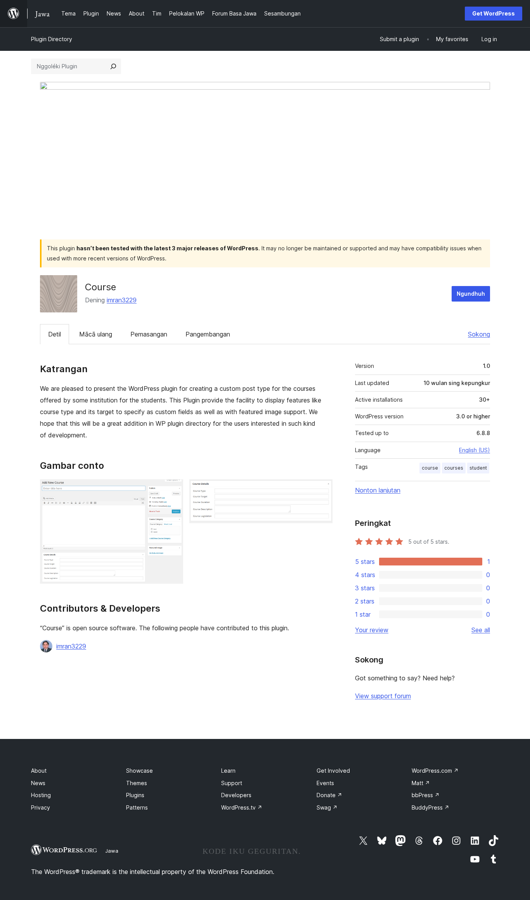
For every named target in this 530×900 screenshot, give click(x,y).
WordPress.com (435, 770)
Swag (327, 807)
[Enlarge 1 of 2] (173, 490)
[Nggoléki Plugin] (113, 66)
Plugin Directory (51, 39)
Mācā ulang (95, 334)
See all (480, 630)
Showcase (139, 770)
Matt (421, 783)
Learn (228, 770)
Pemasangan (148, 334)
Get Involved (333, 770)
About (39, 770)
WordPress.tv (241, 807)
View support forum (383, 696)
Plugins (135, 795)
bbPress (426, 795)
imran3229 (122, 300)
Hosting (41, 795)
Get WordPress (493, 13)
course (430, 468)
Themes (136, 783)
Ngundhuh (471, 293)
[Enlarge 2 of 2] (322, 490)
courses (453, 468)
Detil (54, 334)
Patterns (137, 807)
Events (325, 783)
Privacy (40, 807)
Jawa (111, 851)
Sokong (479, 334)
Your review (371, 630)
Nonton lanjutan (377, 490)
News (38, 783)
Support (231, 783)
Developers (236, 795)
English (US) (474, 450)
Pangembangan (207, 334)
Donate (329, 795)
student (478, 468)
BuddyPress (430, 807)
